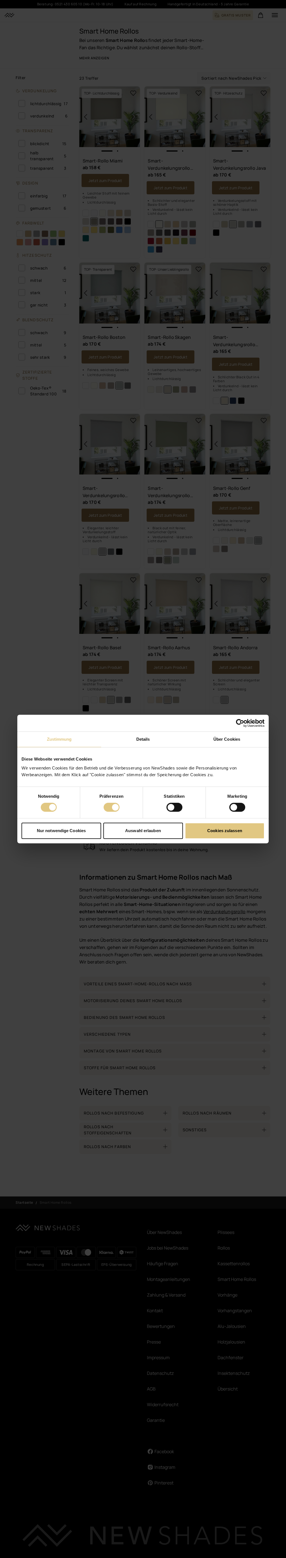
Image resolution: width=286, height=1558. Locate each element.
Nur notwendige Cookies (61, 830)
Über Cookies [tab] (226, 739)
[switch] (112, 807)
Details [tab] (143, 739)
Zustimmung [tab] (59, 739)
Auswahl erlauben (143, 830)
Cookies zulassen (224, 830)
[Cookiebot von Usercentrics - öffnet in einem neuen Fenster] (240, 723)
